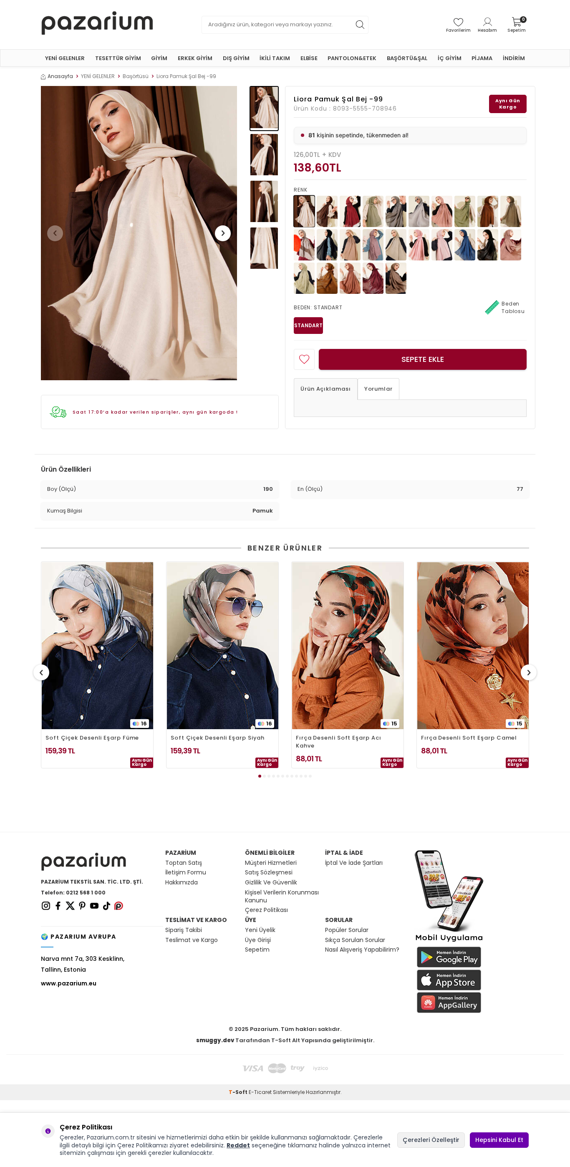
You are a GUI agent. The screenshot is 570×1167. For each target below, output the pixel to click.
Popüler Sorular (346, 930)
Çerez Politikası (266, 910)
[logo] (97, 24)
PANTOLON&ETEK (352, 58)
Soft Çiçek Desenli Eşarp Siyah (218, 738)
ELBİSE (309, 58)
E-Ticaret (260, 1092)
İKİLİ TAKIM (275, 58)
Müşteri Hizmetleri (271, 863)
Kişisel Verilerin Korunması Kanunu (282, 896)
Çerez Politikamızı (142, 1145)
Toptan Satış (183, 863)
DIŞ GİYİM (236, 58)
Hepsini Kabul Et (499, 1140)
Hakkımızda (181, 883)
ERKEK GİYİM (195, 58)
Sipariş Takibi (183, 930)
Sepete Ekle (422, 359)
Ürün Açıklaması (325, 389)
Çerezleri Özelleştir (431, 1140)
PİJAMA (482, 58)
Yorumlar (378, 389)
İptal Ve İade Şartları (354, 863)
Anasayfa (60, 76)
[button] (55, 233)
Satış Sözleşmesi (269, 873)
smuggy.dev (215, 1040)
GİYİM (159, 58)
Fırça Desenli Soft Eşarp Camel (469, 738)
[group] (139, 233)
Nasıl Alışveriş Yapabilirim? (362, 950)
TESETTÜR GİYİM (118, 58)
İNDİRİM (514, 58)
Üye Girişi (258, 940)
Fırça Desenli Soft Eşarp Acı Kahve (338, 742)
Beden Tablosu (513, 307)
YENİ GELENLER (65, 58)
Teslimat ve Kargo (191, 940)
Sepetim (257, 950)
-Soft (239, 1092)
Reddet (238, 1145)
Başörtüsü (136, 76)
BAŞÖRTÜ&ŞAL (407, 58)
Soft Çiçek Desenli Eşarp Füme (92, 738)
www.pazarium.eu (68, 983)
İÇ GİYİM (450, 58)
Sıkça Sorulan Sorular (355, 940)
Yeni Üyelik (260, 930)
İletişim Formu (185, 873)
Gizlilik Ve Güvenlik (271, 883)
